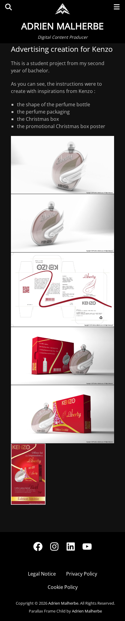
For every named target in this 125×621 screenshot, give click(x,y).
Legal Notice (42, 573)
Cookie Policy (63, 587)
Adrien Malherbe (62, 26)
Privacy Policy (81, 573)
